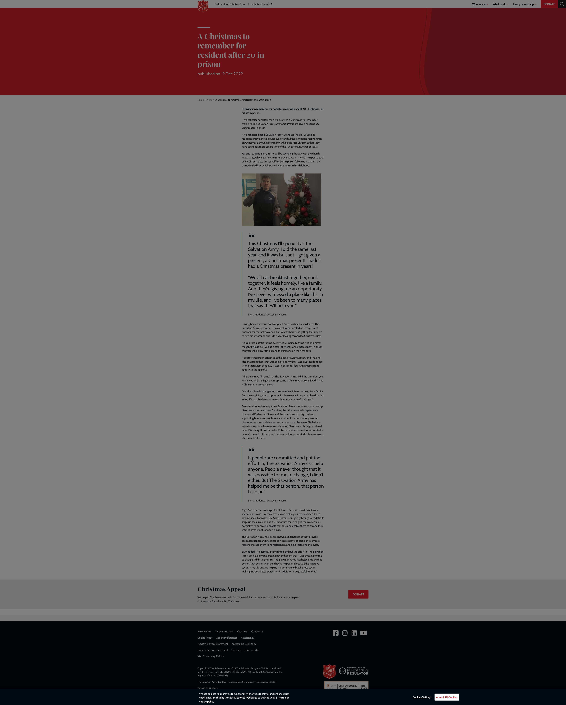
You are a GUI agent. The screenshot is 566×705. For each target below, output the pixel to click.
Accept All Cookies (446, 697)
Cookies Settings (422, 697)
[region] (283, 697)
